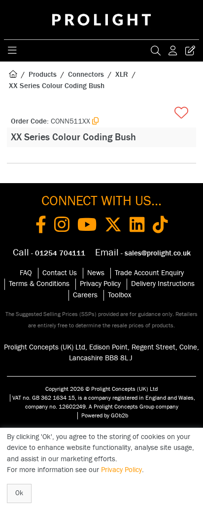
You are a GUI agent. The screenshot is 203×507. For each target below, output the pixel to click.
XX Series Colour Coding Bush (56, 86)
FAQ (26, 273)
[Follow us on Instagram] (61, 226)
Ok (19, 493)
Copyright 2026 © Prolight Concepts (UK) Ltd (101, 388)
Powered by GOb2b (104, 415)
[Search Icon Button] (156, 51)
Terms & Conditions (39, 284)
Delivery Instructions (163, 284)
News (95, 273)
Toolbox (119, 295)
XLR (121, 74)
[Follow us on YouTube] (87, 226)
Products (43, 74)
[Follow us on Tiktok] (160, 226)
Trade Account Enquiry (149, 273)
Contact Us (59, 273)
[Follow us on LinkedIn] (137, 226)
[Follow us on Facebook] (41, 226)
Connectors (86, 74)
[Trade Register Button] (190, 51)
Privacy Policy (100, 284)
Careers (85, 295)
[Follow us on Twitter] (113, 226)
